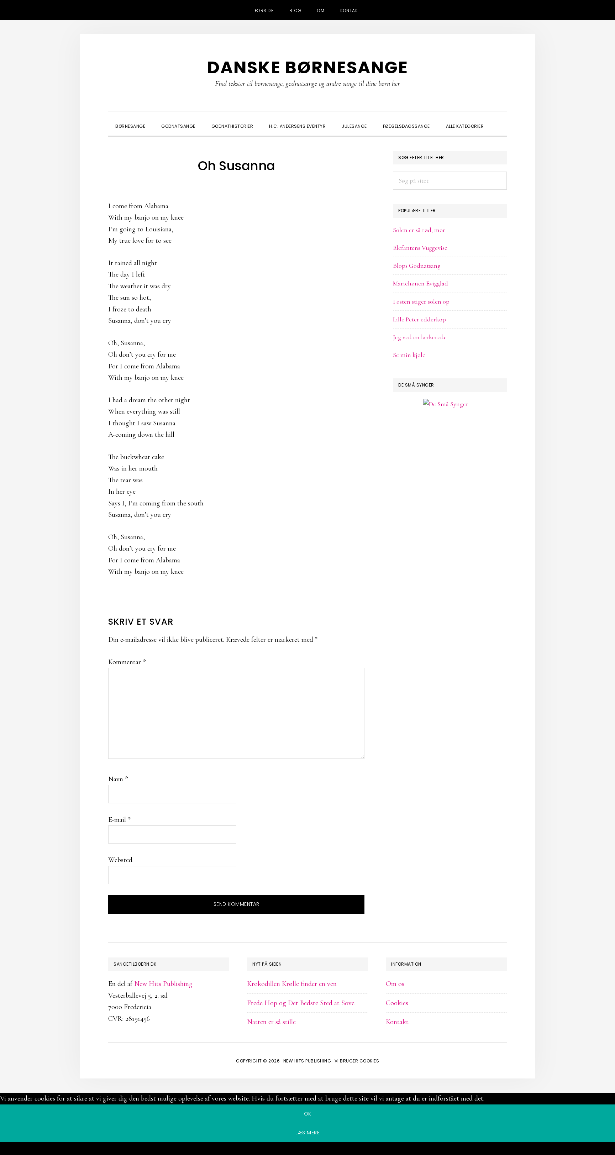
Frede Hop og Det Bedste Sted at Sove (300, 1003)
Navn (118, 779)
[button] (500, 120)
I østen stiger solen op (421, 301)
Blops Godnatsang (417, 265)
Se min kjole (409, 355)
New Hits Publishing (163, 984)
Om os (395, 984)
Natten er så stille (271, 1022)
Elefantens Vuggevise (420, 248)
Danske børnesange (307, 67)
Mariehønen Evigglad (420, 283)
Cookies (397, 1003)
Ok (307, 1113)
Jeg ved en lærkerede (420, 337)
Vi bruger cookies (357, 1061)
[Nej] (307, 1149)
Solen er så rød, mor (419, 230)
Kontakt (397, 1022)
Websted (120, 860)
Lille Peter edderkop (419, 319)
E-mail (119, 819)
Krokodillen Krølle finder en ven (292, 984)
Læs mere (307, 1132)
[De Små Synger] (450, 438)
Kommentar (127, 662)
